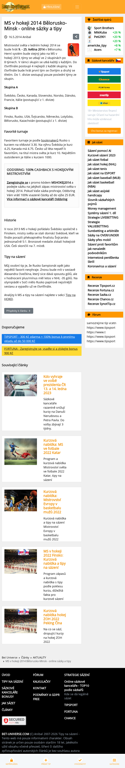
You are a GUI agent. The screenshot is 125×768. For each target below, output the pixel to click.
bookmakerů (49, 140)
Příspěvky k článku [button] (18, 310)
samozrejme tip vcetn (101, 323)
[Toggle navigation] (77, 7)
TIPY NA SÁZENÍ (12, 681)
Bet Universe (9, 657)
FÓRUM (38, 675)
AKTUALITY (39, 657)
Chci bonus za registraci (104, 130)
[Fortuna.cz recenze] (104, 87)
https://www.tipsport (101, 327)
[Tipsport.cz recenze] (104, 71)
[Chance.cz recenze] (104, 79)
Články (25, 657)
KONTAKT (39, 688)
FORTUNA (71, 711)
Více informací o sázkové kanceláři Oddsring (37, 199)
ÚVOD (6, 675)
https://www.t (96, 332)
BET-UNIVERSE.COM (15, 734)
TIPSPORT (71, 705)
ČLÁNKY (7, 710)
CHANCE (70, 718)
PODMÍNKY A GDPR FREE (46, 697)
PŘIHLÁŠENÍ (53, 6)
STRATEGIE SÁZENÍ (77, 675)
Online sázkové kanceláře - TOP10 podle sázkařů (76, 686)
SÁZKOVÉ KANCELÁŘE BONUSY (10, 692)
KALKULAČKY (41, 681)
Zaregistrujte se (17, 182)
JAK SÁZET (8, 703)
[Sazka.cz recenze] (104, 103)
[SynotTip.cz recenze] (104, 95)
